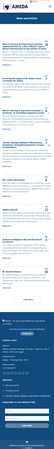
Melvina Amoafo (10, 210)
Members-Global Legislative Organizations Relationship (27, 396)
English (35, 1)
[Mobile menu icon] (49, 6)
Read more (7, 65)
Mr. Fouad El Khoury (12, 271)
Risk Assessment (12, 385)
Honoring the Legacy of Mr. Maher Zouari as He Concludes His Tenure (25, 79)
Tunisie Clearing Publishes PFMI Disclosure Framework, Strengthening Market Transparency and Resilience (26, 144)
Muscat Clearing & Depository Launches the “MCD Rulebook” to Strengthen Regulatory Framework (26, 111)
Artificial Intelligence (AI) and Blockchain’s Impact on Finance (27, 240)
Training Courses (12, 390)
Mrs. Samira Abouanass (14, 180)
